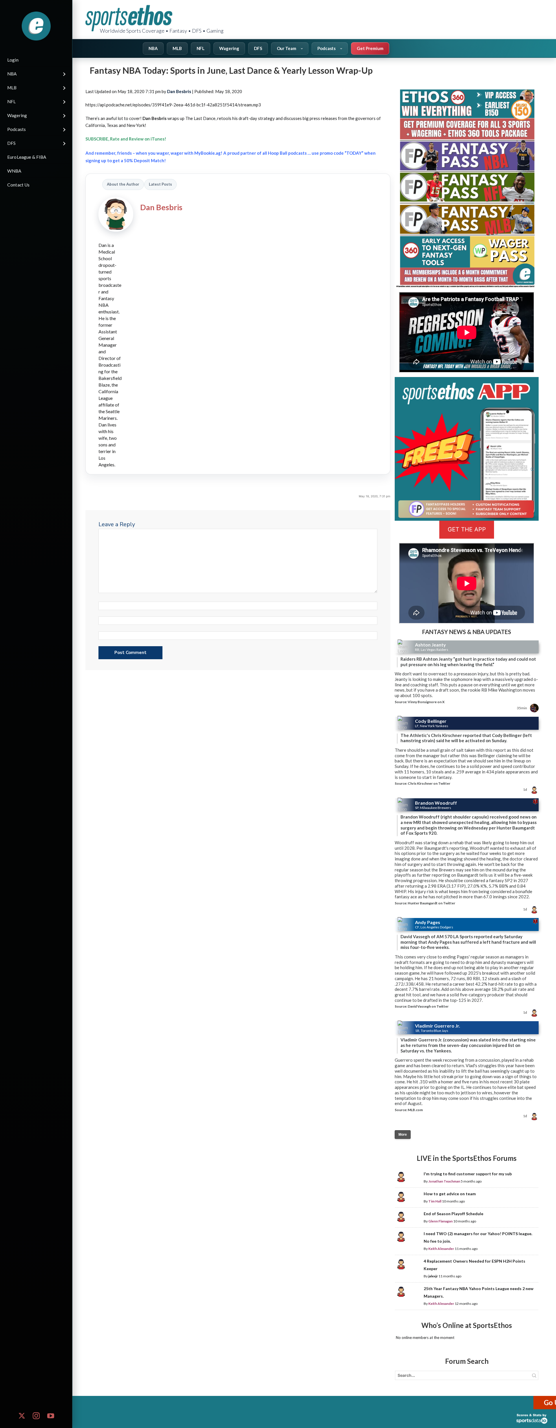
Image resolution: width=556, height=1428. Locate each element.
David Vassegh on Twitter (428, 1006)
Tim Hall (434, 1201)
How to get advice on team (450, 1193)
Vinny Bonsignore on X (426, 702)
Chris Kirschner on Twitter (429, 783)
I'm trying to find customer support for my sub (468, 1173)
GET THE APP (467, 529)
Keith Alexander (441, 1248)
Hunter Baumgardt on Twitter (431, 903)
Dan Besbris (179, 91)
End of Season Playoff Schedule (453, 1213)
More (402, 1135)
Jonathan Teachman (444, 1181)
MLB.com (415, 1110)
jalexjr (433, 1276)
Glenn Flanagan (440, 1221)
